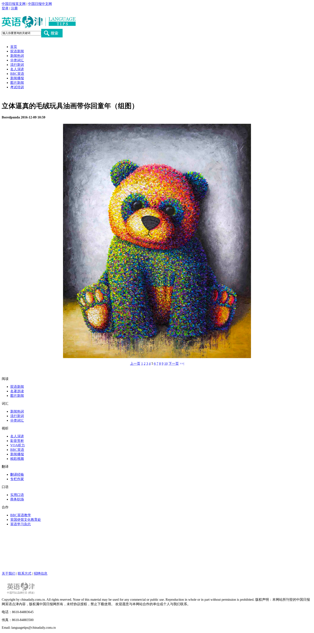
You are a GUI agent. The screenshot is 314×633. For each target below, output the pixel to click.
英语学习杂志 (20, 524)
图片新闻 (17, 82)
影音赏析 (17, 441)
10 (166, 363)
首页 (13, 47)
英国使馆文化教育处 (25, 519)
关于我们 (8, 573)
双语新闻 (17, 51)
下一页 (174, 363)
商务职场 (17, 499)
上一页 (135, 363)
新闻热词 (17, 56)
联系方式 (24, 573)
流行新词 (17, 64)
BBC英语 (17, 73)
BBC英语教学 (20, 515)
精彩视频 (17, 458)
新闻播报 (17, 78)
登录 (5, 8)
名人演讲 (17, 69)
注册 (14, 8)
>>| (182, 363)
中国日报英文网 (14, 4)
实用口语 (17, 495)
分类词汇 (17, 60)
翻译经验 (17, 474)
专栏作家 (17, 479)
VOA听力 (17, 445)
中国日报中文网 (40, 4)
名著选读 (17, 391)
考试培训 (17, 87)
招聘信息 (40, 573)
